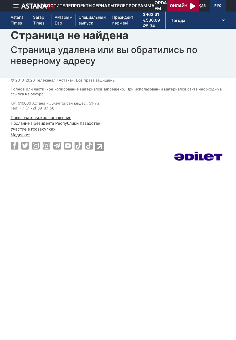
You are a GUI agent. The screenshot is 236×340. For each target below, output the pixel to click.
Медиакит (20, 134)
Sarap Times (38, 20)
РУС (217, 6)
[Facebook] (14, 145)
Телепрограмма (134, 5)
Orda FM (161, 5)
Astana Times (17, 20)
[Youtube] (68, 145)
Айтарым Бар (64, 20)
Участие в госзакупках (33, 128)
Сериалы (103, 5)
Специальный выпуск (92, 20)
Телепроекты (76, 5)
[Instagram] (36, 145)
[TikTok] (78, 145)
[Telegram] (57, 145)
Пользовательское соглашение (41, 117)
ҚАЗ (202, 6)
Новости (48, 5)
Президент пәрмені (122, 20)
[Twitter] (25, 145)
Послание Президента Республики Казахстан (55, 123)
